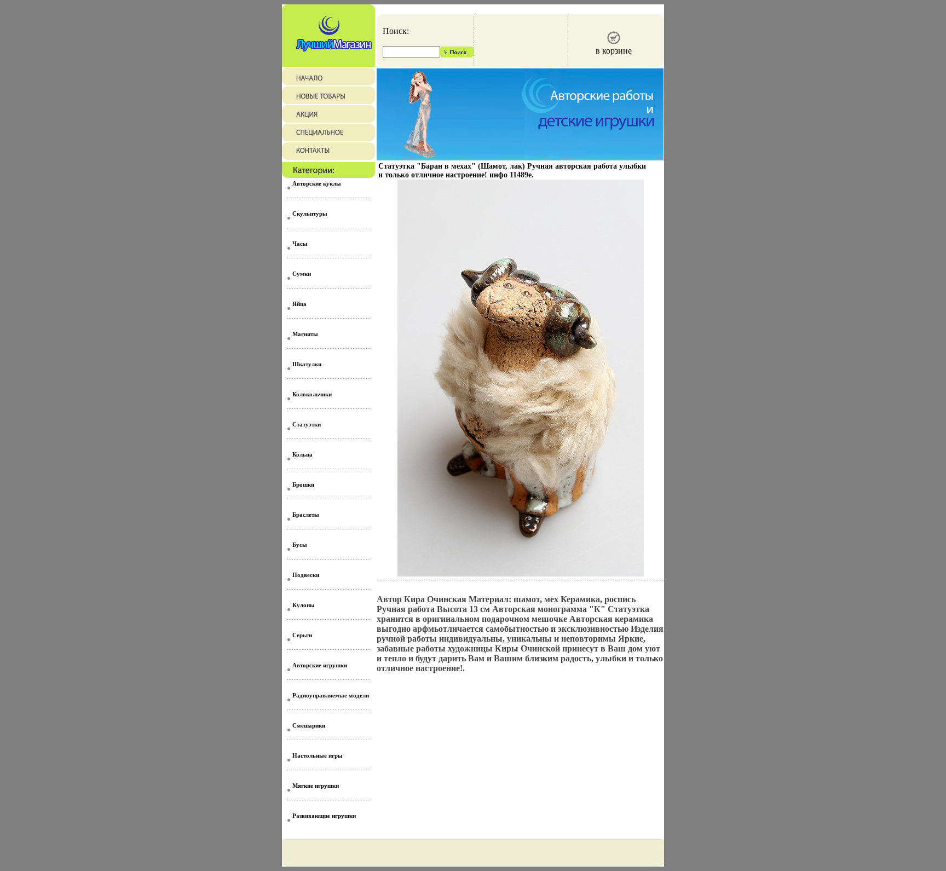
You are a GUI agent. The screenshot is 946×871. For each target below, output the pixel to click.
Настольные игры (317, 755)
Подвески (305, 575)
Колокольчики (312, 394)
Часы (300, 243)
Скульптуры (309, 213)
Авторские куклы (316, 183)
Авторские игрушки (319, 665)
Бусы (299, 544)
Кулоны (303, 605)
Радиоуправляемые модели (330, 695)
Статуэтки (306, 424)
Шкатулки (306, 364)
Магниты (305, 334)
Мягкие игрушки (315, 785)
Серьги (302, 635)
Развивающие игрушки (324, 815)
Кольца (302, 454)
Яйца (299, 304)
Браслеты (305, 514)
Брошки (303, 484)
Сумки (301, 273)
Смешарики (308, 725)
